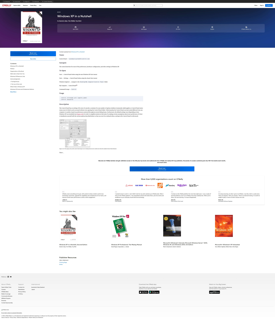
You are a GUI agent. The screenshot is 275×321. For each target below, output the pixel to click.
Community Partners (6, 296)
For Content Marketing (47, 1)
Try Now (268, 5)
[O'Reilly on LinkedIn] (8, 276)
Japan (33, 289)
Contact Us (21, 287)
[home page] (6, 5)
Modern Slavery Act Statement (36, 317)
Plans (256, 5)
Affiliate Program (6, 298)
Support (21, 284)
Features (25, 5)
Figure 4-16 (80, 114)
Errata (61, 264)
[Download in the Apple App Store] (143, 293)
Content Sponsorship (7, 303)
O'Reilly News (4, 291)
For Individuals (35, 1)
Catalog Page (63, 262)
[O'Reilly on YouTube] (10, 276)
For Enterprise (7, 1)
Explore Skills (17, 5)
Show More (13, 91)
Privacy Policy (22, 291)
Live (40, 5)
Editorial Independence (22, 317)
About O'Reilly (5, 284)
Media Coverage (5, 294)
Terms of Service (5, 317)
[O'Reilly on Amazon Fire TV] (214, 293)
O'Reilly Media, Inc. (246, 29)
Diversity (3, 300)
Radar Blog (33, 5)
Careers (3, 289)
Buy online (33, 59)
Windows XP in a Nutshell (78, 52)
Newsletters (21, 289)
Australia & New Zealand (37, 287)
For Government (16, 1)
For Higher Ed (26, 1)
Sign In (262, 5)
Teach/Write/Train (6, 287)
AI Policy (20, 294)
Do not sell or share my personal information (11, 313)
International (35, 284)
